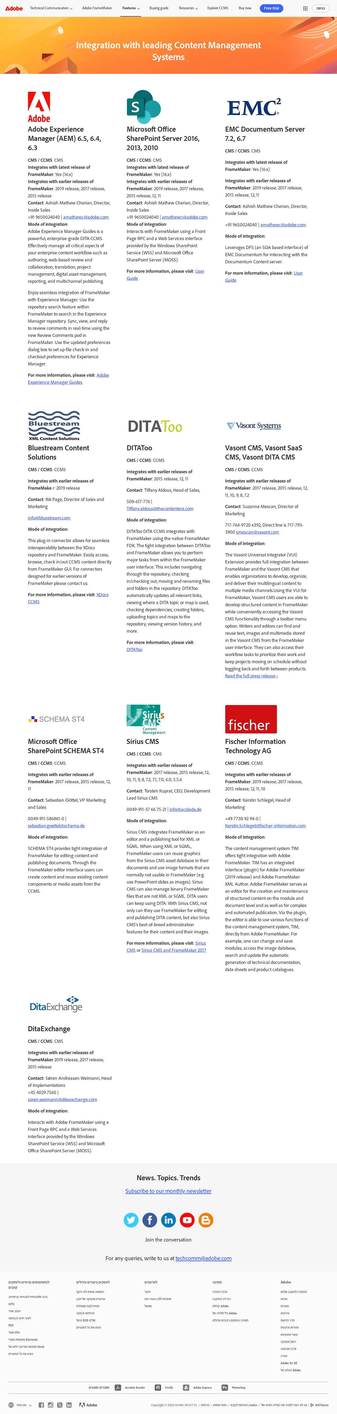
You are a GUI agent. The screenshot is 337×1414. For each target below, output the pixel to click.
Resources (186, 8)
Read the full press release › (251, 676)
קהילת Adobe (220, 1306)
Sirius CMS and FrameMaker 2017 (174, 950)
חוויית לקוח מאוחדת (88, 1306)
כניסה (320, 8)
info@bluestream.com (49, 518)
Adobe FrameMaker (97, 8)
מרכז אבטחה (288, 1349)
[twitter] (59, 1405)
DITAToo (134, 650)
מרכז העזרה (219, 1292)
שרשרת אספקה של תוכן (90, 1299)
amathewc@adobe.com (86, 217)
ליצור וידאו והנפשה (19, 1318)
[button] (305, 8)
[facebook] (41, 1405)
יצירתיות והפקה (85, 1313)
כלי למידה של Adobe (224, 1313)
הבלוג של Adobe (291, 1370)
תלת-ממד (14, 1333)
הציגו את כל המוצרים (20, 1354)
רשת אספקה (288, 1342)
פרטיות (205, 1405)
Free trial (271, 8)
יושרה (284, 1356)
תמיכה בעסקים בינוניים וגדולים (230, 1320)
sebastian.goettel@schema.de (56, 826)
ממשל (148, 1306)
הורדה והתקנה (221, 1299)
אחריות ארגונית (290, 1328)
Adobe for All (289, 1363)
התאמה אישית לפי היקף (90, 1292)
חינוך (148, 1292)
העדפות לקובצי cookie (243, 1405)
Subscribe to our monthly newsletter (168, 1191)
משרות (285, 1306)
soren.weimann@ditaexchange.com (62, 1100)
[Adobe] (14, 8)
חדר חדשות (288, 1320)
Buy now (245, 8)
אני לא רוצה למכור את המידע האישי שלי (284, 1405)
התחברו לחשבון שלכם (294, 1292)
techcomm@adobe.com (204, 1258)
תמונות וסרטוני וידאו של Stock (26, 1347)
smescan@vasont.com (257, 532)
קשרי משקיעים (289, 1335)
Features (129, 8)
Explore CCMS (217, 8)
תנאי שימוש (219, 1405)
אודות (284, 1299)
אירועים (285, 1313)
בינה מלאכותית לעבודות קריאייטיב (27, 1297)
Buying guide (159, 8)
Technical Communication (49, 8)
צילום (11, 1304)
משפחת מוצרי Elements (23, 1340)
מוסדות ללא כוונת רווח (158, 1299)
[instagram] (50, 1405)
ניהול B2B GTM (85, 1320)
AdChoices (322, 1405)
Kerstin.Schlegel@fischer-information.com (265, 826)
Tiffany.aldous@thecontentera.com (160, 509)
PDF (11, 1325)
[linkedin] (69, 1405)
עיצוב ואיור (14, 1311)
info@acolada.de (185, 810)
